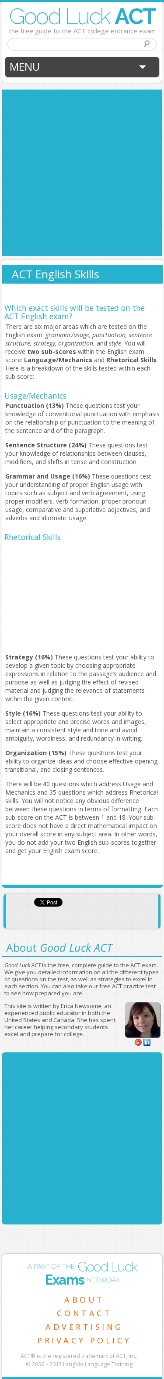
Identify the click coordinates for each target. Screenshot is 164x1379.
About (84, 1299)
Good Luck (82, 16)
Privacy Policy (84, 1340)
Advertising (84, 1326)
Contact (84, 1313)
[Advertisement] (82, 172)
